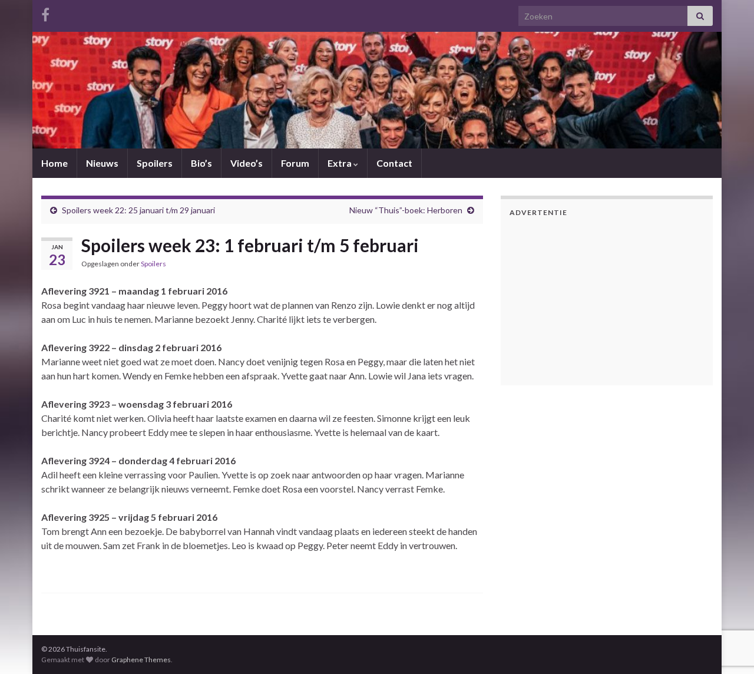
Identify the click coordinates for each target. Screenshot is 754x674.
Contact (394, 162)
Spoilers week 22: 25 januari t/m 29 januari (138, 210)
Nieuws (102, 162)
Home (54, 162)
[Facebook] (45, 12)
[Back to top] (727, 604)
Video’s (246, 162)
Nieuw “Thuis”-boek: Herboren (405, 210)
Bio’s (201, 162)
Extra (340, 162)
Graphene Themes (141, 659)
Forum (295, 162)
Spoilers (155, 162)
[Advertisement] (583, 299)
